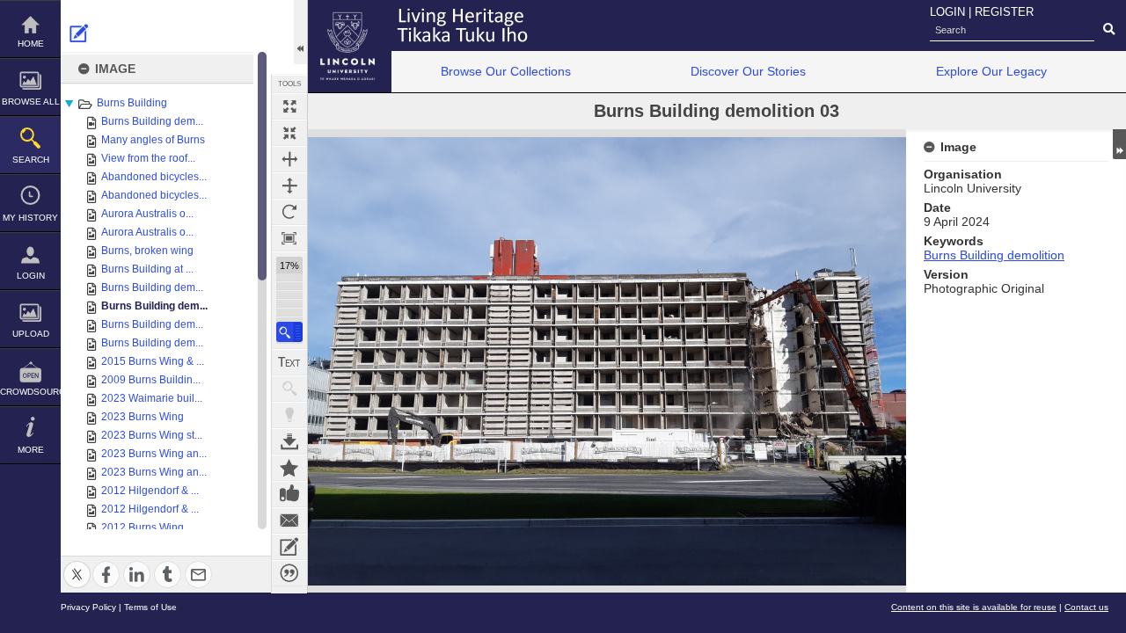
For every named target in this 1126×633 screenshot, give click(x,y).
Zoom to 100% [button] (289, 238)
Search (30, 159)
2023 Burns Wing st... (151, 435)
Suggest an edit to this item (79, 33)
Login (31, 275)
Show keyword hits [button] (289, 388)
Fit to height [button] (289, 185)
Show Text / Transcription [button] (289, 362)
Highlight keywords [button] (289, 415)
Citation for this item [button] (289, 573)
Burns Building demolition (994, 255)
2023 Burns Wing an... (154, 453)
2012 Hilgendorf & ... (150, 490)
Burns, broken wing (147, 250)
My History (30, 217)
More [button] (31, 450)
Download (289, 441)
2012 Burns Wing (142, 527)
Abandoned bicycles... (154, 177)
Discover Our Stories (748, 71)
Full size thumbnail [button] (289, 106)
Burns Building (132, 103)
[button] (289, 332)
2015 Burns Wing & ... (152, 361)
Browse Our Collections (506, 71)
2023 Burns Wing (142, 417)
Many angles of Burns (153, 140)
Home (31, 43)
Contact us (1086, 607)
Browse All (31, 101)
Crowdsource (30, 392)
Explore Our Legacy (991, 71)
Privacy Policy (88, 607)
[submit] (1108, 29)
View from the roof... (148, 158)
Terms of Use (150, 607)
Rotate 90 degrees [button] (289, 212)
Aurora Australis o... (147, 213)
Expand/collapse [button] (1119, 144)
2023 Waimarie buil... (151, 398)
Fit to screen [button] (289, 133)
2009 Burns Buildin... (151, 380)
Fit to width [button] (289, 159)
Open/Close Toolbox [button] (300, 32)
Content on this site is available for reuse (974, 607)
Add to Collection (289, 468)
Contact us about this (289, 520)
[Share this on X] (77, 564)
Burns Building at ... (147, 269)
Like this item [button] (289, 494)
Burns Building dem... (152, 121)
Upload (30, 333)
